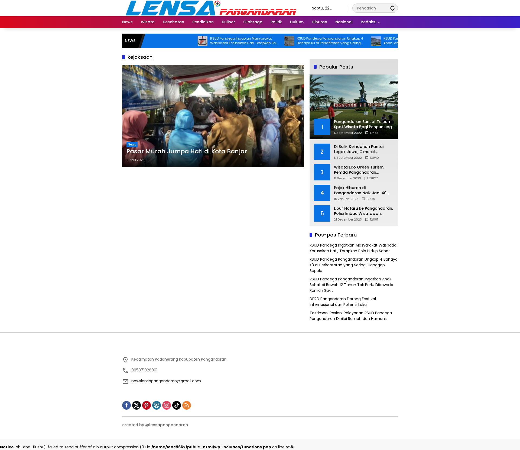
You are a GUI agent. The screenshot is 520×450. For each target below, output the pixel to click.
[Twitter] (136, 405)
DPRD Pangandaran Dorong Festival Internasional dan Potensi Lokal (343, 301)
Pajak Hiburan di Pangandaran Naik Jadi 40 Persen (360, 190)
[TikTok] (176, 405)
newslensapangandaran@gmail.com (166, 381)
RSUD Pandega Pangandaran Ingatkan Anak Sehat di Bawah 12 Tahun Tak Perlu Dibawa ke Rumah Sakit (352, 284)
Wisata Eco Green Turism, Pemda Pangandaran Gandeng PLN (359, 170)
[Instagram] (166, 405)
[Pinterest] (146, 405)
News (132, 144)
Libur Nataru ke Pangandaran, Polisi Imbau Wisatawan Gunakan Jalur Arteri (363, 211)
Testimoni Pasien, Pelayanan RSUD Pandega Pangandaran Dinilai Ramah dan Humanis (351, 315)
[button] (392, 8)
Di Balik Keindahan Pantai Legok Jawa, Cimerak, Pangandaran (359, 149)
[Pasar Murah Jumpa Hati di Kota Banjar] (213, 116)
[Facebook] (126, 405)
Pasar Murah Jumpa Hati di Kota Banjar (186, 151)
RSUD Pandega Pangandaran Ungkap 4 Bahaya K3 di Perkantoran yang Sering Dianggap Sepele (314, 41)
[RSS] (186, 405)
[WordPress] (156, 405)
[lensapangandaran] (211, 8)
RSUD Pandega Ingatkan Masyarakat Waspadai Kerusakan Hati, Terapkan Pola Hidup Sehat (229, 41)
